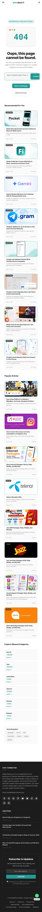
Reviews (10, 740)
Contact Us (21, 902)
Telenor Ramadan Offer (14, 497)
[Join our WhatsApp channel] (37, 896)
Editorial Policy (15, 904)
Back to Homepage (21, 86)
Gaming (26, 736)
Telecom (19, 736)
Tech (24, 732)
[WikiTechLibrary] (21, 2)
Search (36, 76)
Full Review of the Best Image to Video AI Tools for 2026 (20, 835)
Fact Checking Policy (28, 904)
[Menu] (3, 2)
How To (18, 732)
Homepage (10, 732)
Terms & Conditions (24, 907)
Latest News (11, 736)
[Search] (39, 2)
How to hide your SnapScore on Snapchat (16, 817)
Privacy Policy (18, 883)
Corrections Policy (11, 907)
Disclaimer (36, 907)
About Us (12, 902)
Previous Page (21, 93)
